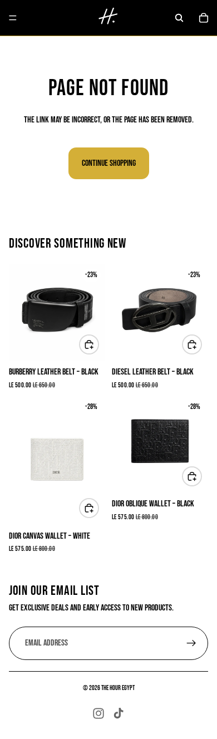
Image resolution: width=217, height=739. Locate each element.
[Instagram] (98, 713)
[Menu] (13, 18)
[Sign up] (191, 642)
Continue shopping (109, 163)
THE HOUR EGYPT (118, 688)
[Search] (179, 18)
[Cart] (203, 18)
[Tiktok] (118, 713)
